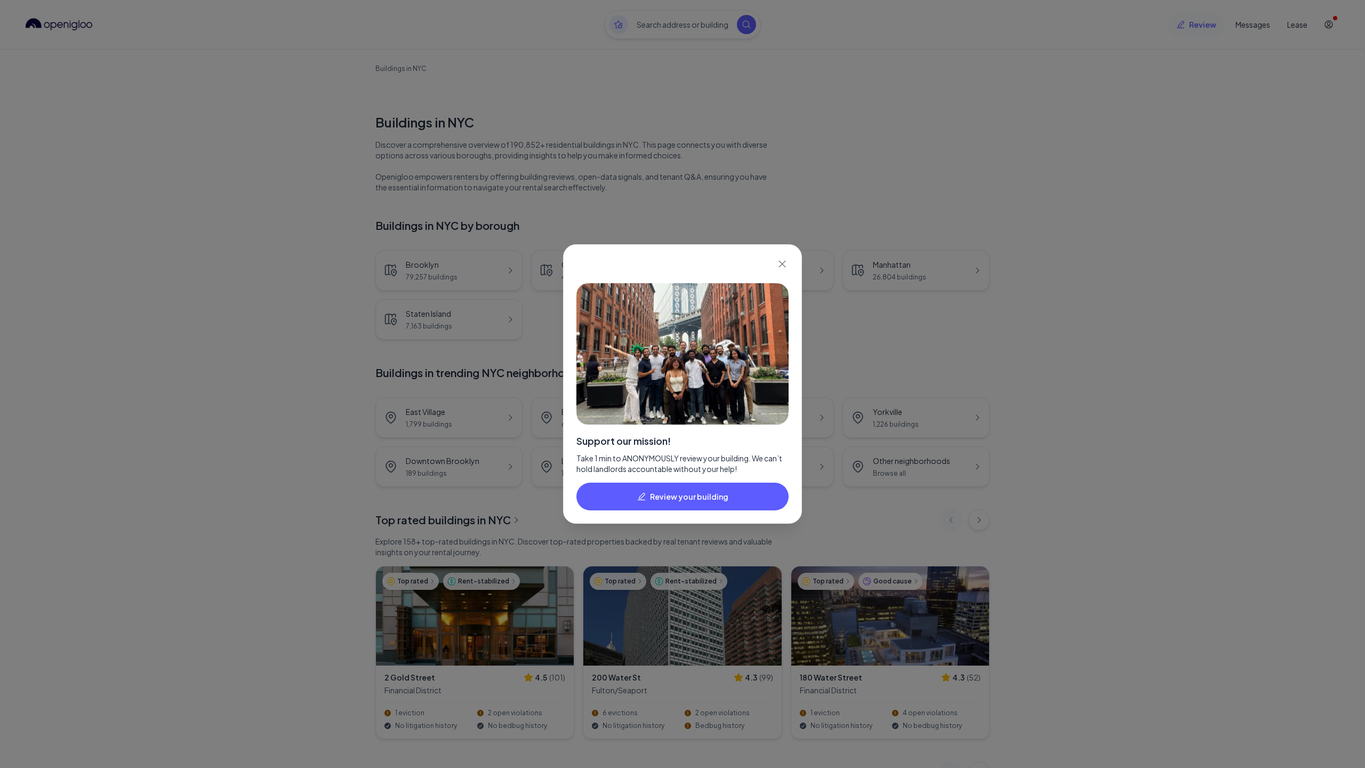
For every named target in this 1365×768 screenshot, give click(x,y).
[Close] (782, 264)
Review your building (689, 496)
